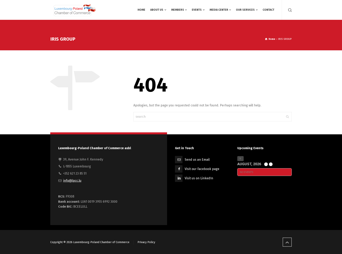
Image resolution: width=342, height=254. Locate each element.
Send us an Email (197, 159)
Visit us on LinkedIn (199, 178)
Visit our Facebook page (202, 169)
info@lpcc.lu (72, 180)
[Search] (289, 10)
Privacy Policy (146, 242)
